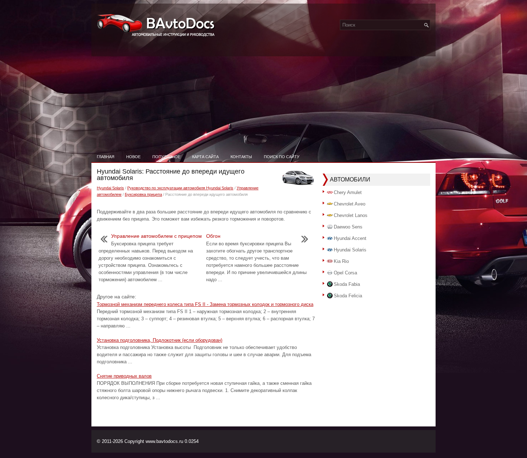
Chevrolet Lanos (350, 215)
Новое (133, 157)
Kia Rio (341, 261)
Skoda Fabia (347, 284)
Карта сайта (205, 157)
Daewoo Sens (348, 227)
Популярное (166, 157)
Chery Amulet (348, 192)
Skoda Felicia (348, 295)
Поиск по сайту (281, 157)
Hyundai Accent (350, 238)
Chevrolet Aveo (349, 204)
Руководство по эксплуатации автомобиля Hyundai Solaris (180, 188)
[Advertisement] (263, 97)
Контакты (241, 157)
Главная (105, 157)
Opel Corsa (345, 272)
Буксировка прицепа (143, 194)
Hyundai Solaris (110, 188)
